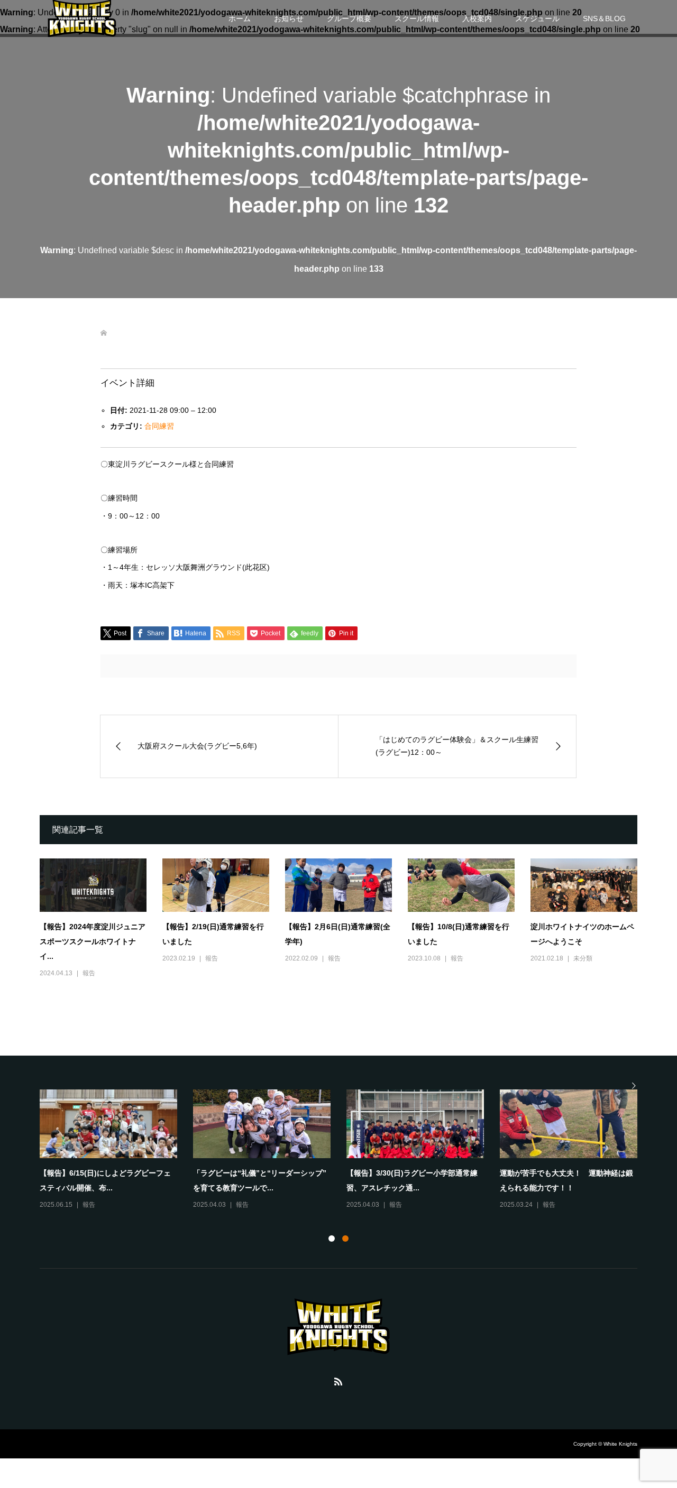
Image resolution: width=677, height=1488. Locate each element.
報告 (89, 973)
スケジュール (537, 18)
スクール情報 (417, 18)
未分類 (582, 958)
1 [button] (331, 1238)
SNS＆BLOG (604, 18)
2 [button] (345, 1238)
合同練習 (159, 426)
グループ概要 (349, 18)
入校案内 (477, 18)
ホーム (239, 18)
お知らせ (289, 18)
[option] (346, 1150)
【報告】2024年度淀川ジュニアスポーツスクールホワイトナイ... (92, 941)
